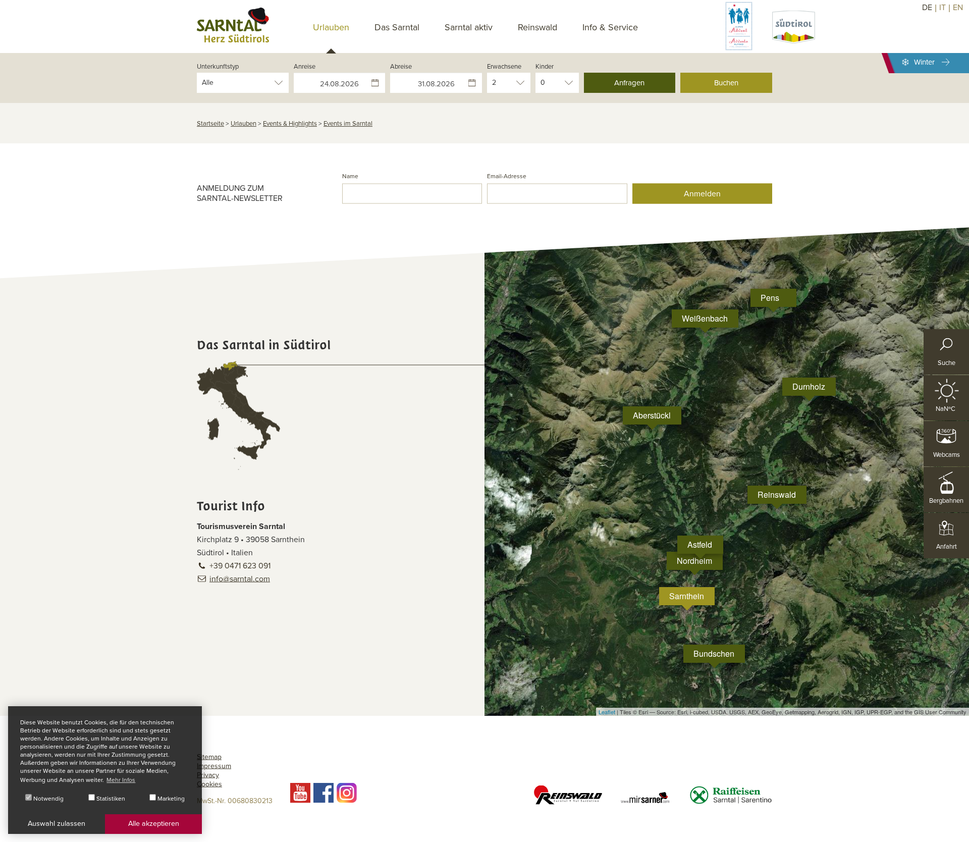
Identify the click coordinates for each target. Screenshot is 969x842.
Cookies (209, 784)
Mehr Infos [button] (120, 779)
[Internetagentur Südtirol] (957, 830)
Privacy (208, 775)
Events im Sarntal (348, 124)
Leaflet (607, 712)
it (942, 8)
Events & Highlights (290, 124)
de (927, 8)
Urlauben (243, 124)
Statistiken (110, 798)
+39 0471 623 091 (240, 566)
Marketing (170, 798)
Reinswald (537, 27)
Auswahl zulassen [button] (56, 823)
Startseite (210, 124)
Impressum (214, 766)
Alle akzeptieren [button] (153, 823)
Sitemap (209, 757)
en (958, 8)
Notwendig (48, 798)
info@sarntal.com (239, 579)
